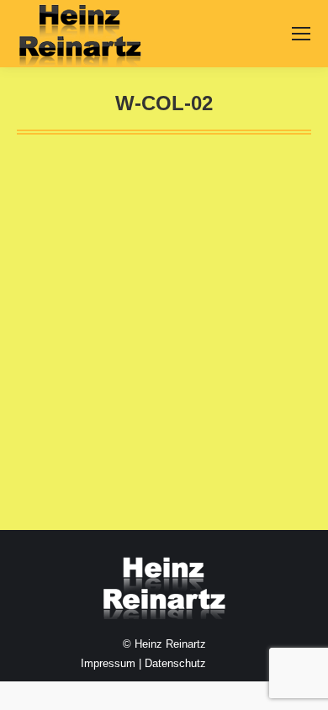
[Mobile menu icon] (301, 34)
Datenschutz (175, 663)
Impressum (108, 663)
